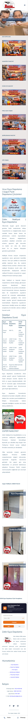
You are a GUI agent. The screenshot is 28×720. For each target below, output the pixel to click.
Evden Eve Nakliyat (14, 667)
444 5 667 (17, 693)
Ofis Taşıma (14, 669)
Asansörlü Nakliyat (14, 677)
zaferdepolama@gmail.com (16, 696)
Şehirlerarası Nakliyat (15, 672)
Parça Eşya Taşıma (14, 674)
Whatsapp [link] (22, 717)
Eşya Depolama (14, 664)
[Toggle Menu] (25, 5)
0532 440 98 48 (18, 688)
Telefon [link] (9, 717)
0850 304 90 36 (17, 691)
